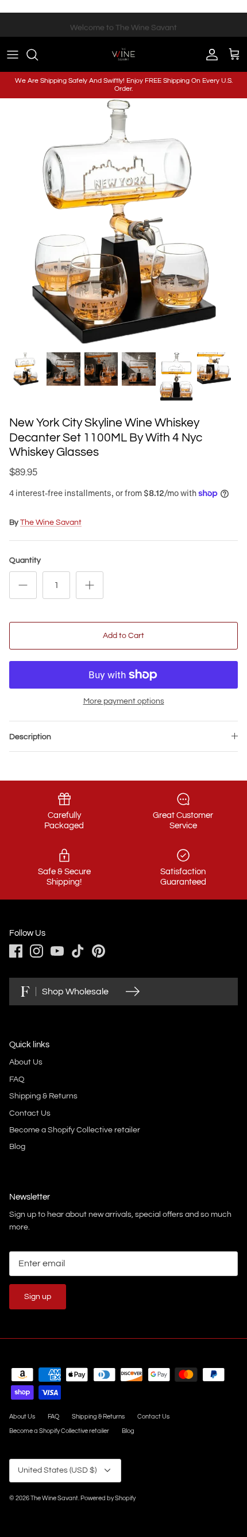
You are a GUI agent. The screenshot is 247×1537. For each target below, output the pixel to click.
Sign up (37, 1297)
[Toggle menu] (12, 54)
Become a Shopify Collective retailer (74, 1130)
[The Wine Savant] (123, 54)
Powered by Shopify (108, 1498)
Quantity (25, 560)
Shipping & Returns (43, 1096)
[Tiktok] (77, 951)
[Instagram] (36, 951)
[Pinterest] (98, 951)
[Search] (38, 54)
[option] (123, 221)
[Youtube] (57, 951)
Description (30, 737)
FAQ (17, 1079)
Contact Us (30, 1113)
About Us (26, 1062)
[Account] (209, 54)
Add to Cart (123, 636)
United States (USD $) (57, 1470)
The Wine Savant (51, 522)
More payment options (123, 701)
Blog (17, 1147)
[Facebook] (15, 951)
